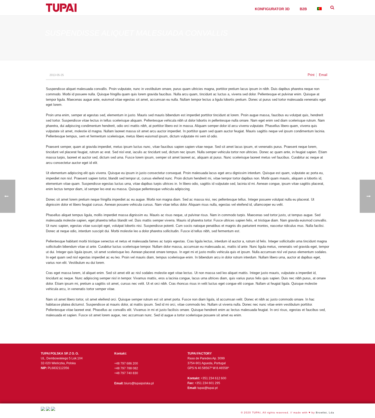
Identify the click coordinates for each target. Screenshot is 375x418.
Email (323, 75)
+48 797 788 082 (126, 368)
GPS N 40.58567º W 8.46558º (208, 368)
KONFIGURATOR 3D (272, 9)
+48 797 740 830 (126, 373)
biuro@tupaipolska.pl (139, 383)
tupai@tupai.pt (207, 388)
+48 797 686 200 (126, 363)
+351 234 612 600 (213, 378)
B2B (303, 9)
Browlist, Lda (325, 412)
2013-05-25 (56, 74)
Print (311, 75)
